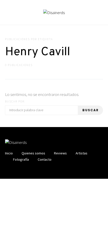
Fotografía (21, 159)
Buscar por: (15, 101)
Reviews (60, 153)
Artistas (81, 153)
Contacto (44, 159)
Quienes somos (33, 153)
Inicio (9, 153)
